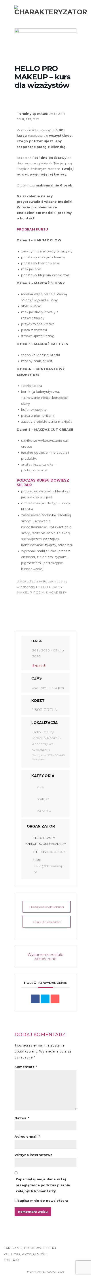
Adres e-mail (27, 1137)
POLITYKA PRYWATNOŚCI (25, 1254)
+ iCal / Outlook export (47, 922)
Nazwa (22, 1118)
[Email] (55, 999)
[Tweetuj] (45, 999)
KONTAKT (11, 1260)
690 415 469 (56, 852)
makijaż (43, 799)
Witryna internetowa (33, 1155)
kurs (40, 787)
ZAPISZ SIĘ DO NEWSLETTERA (30, 1248)
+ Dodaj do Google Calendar (46, 906)
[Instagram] (17, 1240)
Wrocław (44, 811)
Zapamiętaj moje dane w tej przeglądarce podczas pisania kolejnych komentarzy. (43, 1185)
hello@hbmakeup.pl (49, 869)
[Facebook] (8, 1240)
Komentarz (26, 1067)
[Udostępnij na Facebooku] (35, 999)
